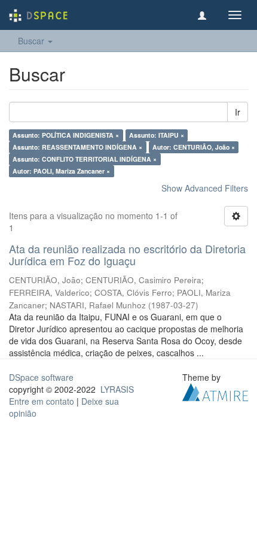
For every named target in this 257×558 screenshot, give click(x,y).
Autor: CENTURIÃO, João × (193, 146)
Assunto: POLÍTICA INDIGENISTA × (66, 135)
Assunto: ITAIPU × (156, 135)
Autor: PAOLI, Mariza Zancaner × (61, 170)
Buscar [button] (32, 41)
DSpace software (41, 377)
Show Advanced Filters (204, 188)
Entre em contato (41, 401)
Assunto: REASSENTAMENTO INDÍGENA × (77, 146)
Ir (237, 112)
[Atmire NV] (215, 390)
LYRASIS (117, 389)
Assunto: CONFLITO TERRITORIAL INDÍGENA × (85, 158)
